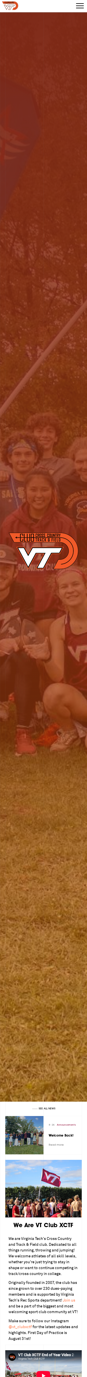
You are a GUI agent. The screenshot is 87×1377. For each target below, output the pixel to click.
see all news (47, 1109)
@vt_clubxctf (20, 1326)
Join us (69, 1300)
